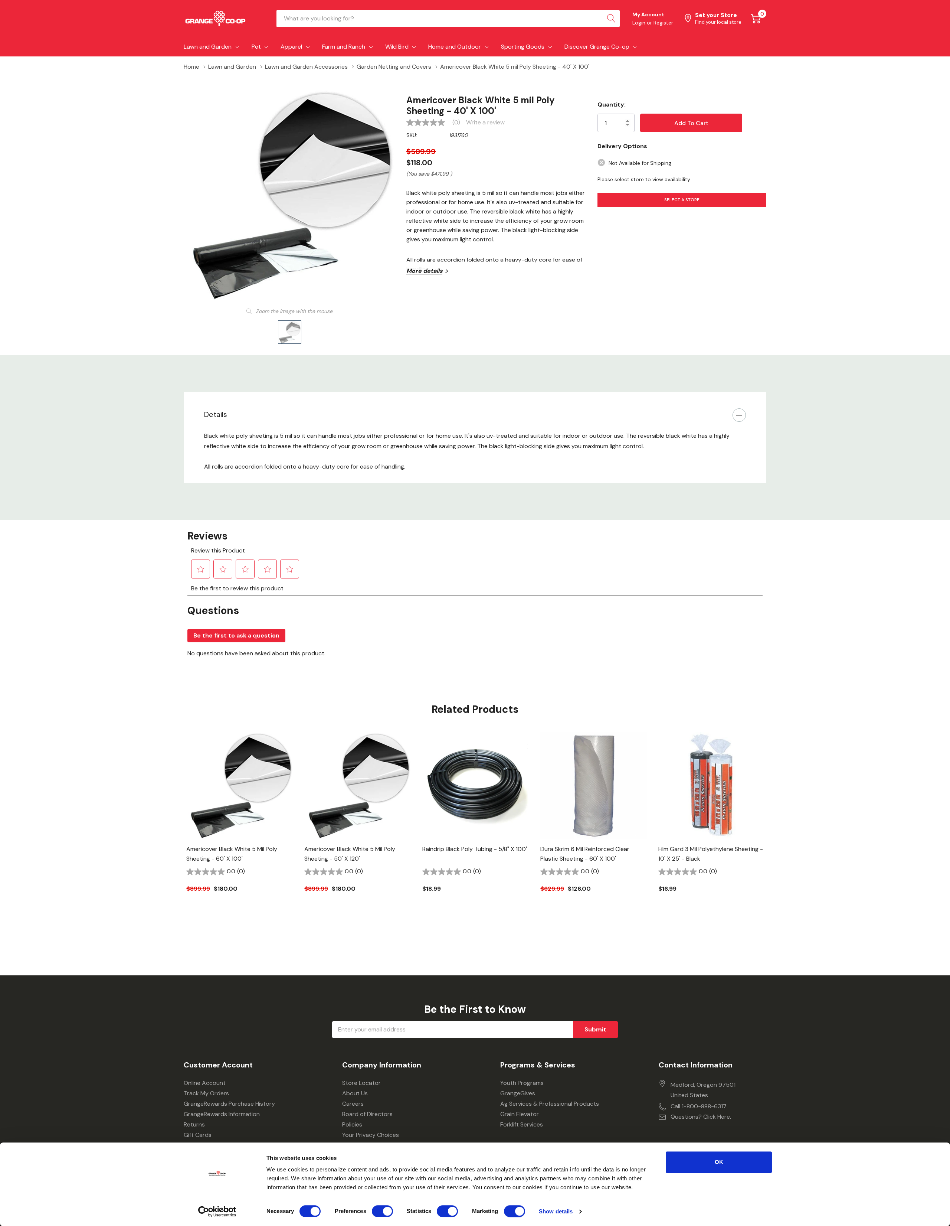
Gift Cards (198, 1135)
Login (639, 22)
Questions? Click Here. (701, 1117)
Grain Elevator (519, 1114)
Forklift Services (521, 1124)
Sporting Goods (522, 46)
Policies (352, 1124)
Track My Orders (206, 1093)
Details (215, 414)
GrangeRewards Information (222, 1114)
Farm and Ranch (343, 46)
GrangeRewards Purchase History (229, 1104)
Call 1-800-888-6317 (699, 1106)
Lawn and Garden (208, 46)
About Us (355, 1093)
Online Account (205, 1083)
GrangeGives (517, 1093)
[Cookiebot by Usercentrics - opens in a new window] (217, 1211)
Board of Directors (367, 1114)
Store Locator (361, 1083)
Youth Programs (522, 1083)
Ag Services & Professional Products (549, 1104)
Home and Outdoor (454, 46)
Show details (556, 1211)
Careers (353, 1104)
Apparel (291, 46)
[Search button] (611, 18)
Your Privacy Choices (370, 1135)
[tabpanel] (240, 825)
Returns (194, 1124)
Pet (256, 46)
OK (719, 1162)
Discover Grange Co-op (596, 46)
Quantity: (611, 104)
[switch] (382, 1211)
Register (663, 22)
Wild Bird (397, 46)
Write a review (485, 122)
